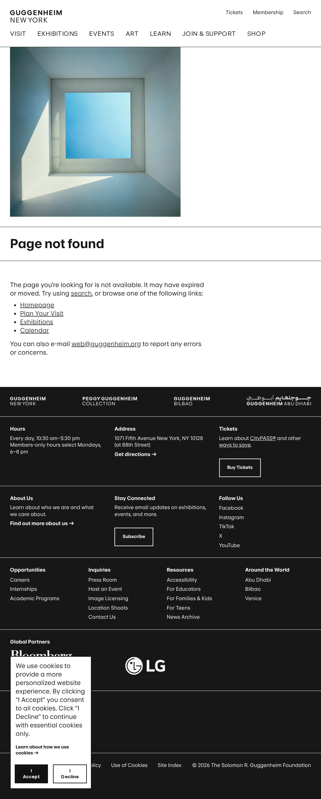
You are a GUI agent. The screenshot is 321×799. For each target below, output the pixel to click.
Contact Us (102, 617)
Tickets (234, 12)
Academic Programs (34, 598)
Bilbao (253, 589)
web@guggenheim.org (106, 344)
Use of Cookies (129, 765)
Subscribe (134, 536)
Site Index (170, 765)
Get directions (132, 454)
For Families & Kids (189, 598)
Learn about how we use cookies (43, 750)
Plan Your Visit (41, 313)
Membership (268, 12)
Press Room (102, 580)
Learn (160, 33)
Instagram (231, 517)
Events (101, 33)
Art (132, 33)
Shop (256, 33)
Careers (19, 580)
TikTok (226, 526)
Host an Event (105, 589)
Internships (23, 589)
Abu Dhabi (258, 580)
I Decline (70, 773)
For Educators (184, 589)
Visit (18, 33)
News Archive (183, 617)
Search (302, 12)
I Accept (31, 773)
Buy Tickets (240, 467)
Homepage (37, 305)
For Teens (178, 608)
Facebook (231, 508)
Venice (253, 598)
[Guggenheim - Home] (36, 16)
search (81, 293)
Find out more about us (39, 523)
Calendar (34, 330)
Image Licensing (108, 598)
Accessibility (182, 580)
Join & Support (209, 33)
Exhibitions (57, 33)
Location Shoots (108, 608)
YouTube (229, 545)
